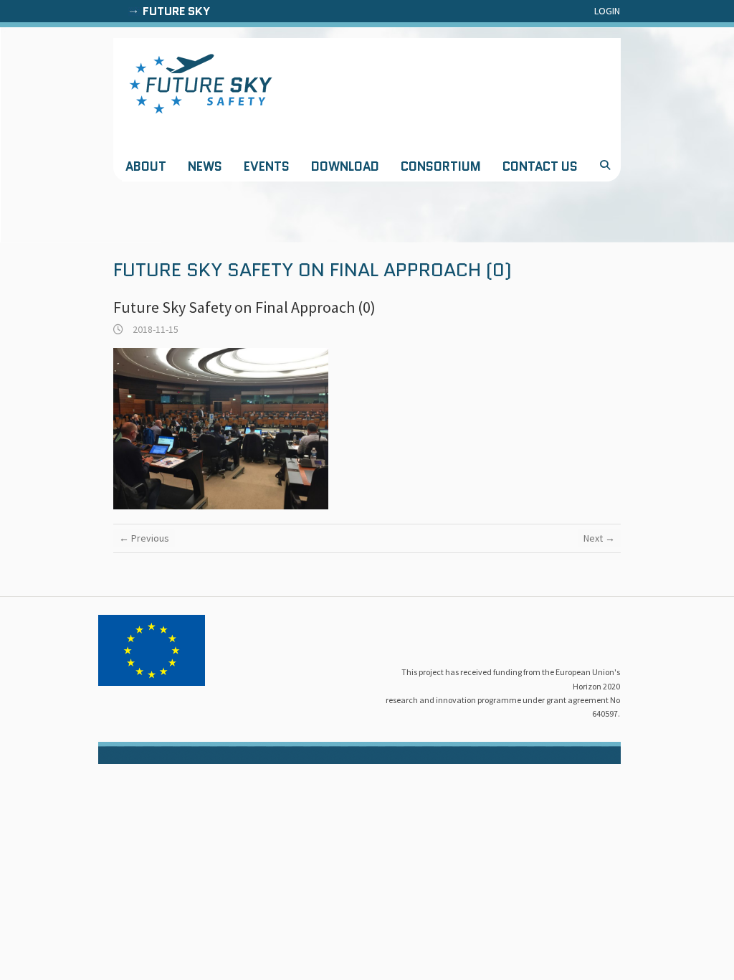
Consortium (441, 166)
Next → (599, 538)
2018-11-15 (154, 329)
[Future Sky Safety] (200, 84)
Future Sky (176, 11)
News (205, 166)
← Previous (144, 538)
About (145, 166)
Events (267, 166)
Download (345, 166)
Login (607, 10)
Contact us (540, 166)
